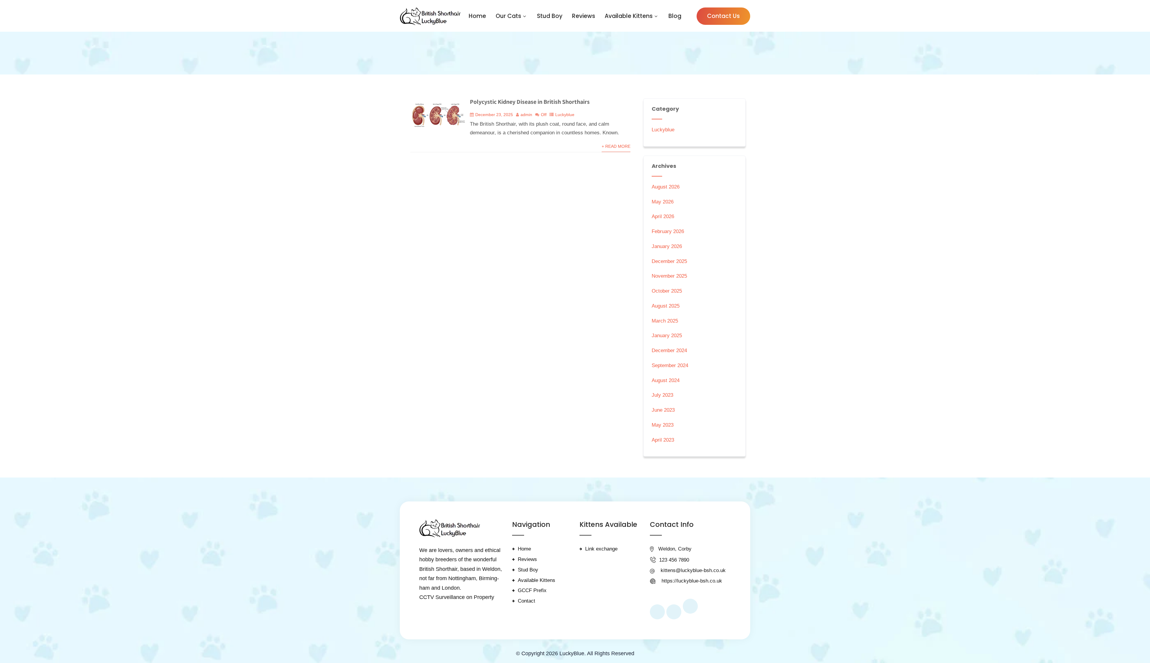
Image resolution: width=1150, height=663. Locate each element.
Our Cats (508, 16)
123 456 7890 (674, 560)
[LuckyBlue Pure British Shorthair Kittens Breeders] (430, 16)
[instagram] (673, 611)
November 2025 (669, 276)
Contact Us (723, 16)
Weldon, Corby (674, 549)
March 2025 (665, 321)
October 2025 (667, 291)
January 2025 (667, 335)
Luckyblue (564, 114)
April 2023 (663, 440)
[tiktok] (690, 606)
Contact (526, 601)
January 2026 (667, 246)
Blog (674, 16)
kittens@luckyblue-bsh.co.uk (693, 570)
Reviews (583, 16)
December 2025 (669, 261)
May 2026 (663, 202)
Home (477, 16)
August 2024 (666, 380)
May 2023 (663, 425)
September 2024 (670, 365)
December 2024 (669, 350)
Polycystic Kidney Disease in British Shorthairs (530, 102)
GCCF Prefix (532, 590)
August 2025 (666, 306)
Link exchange (601, 549)
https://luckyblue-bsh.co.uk (692, 581)
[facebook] (657, 611)
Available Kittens (629, 16)
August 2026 (666, 187)
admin (526, 114)
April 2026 (663, 216)
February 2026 (668, 231)
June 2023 (663, 410)
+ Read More (616, 146)
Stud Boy (549, 16)
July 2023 (662, 395)
